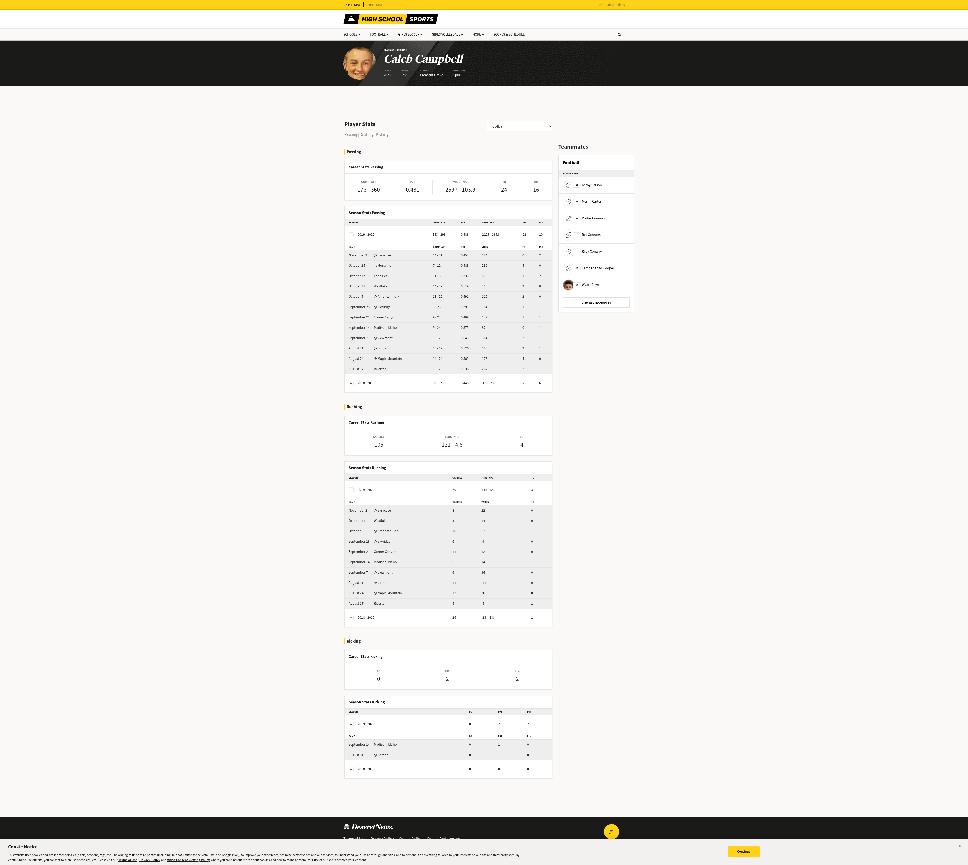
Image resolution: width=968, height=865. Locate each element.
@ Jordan (368, 348)
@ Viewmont (371, 338)
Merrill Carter (588, 201)
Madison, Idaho (373, 327)
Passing (350, 134)
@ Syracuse (370, 255)
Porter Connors (590, 218)
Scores (509, 34)
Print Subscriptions (612, 5)
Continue (743, 851)
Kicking (382, 134)
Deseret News (352, 5)
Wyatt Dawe (588, 284)
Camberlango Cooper (595, 268)
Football (378, 34)
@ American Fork (374, 296)
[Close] (959, 846)
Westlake (368, 286)
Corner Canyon (373, 317)
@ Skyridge (369, 307)
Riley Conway (592, 251)
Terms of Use (127, 860)
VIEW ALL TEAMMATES (596, 303)
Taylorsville (370, 265)
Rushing (367, 134)
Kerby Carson (589, 185)
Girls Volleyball (446, 34)
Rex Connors (588, 234)
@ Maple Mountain (375, 358)
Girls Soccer (408, 34)
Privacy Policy (149, 860)
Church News (374, 5)
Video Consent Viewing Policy (188, 860)
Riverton (368, 369)
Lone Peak (369, 276)
